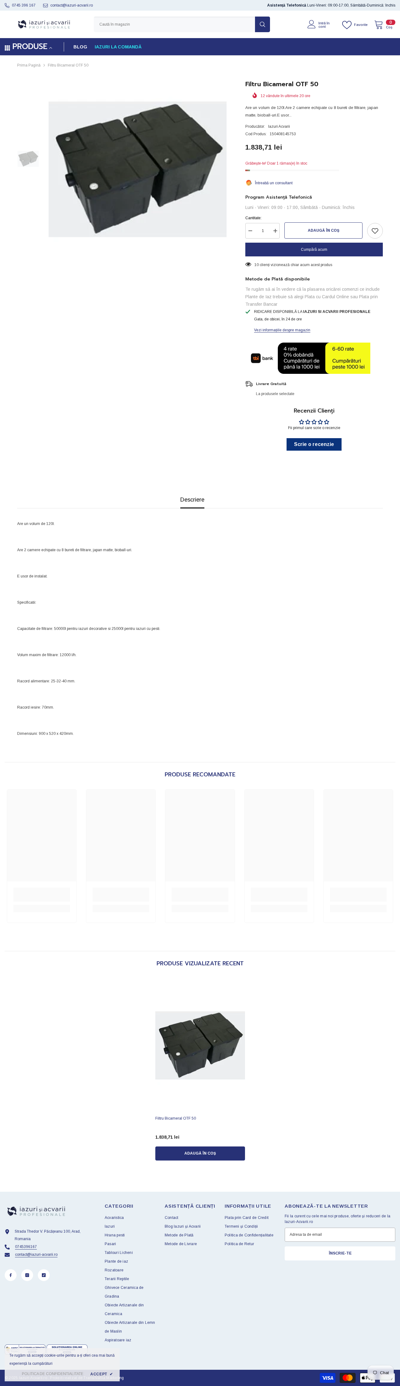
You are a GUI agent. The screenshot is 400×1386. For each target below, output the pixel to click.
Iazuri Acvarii (279, 126)
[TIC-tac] (44, 1275)
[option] (137, 169)
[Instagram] (27, 1275)
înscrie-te (340, 1253)
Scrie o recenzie (314, 444)
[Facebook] (11, 1275)
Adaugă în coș (323, 230)
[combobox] (174, 24)
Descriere (192, 500)
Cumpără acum (314, 249)
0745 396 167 (24, 5)
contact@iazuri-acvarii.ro (71, 5)
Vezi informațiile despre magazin (282, 330)
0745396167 (26, 1247)
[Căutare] (182, 24)
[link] (41, 895)
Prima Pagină (29, 65)
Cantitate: (253, 218)
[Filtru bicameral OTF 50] (200, 1045)
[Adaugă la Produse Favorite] (375, 231)
